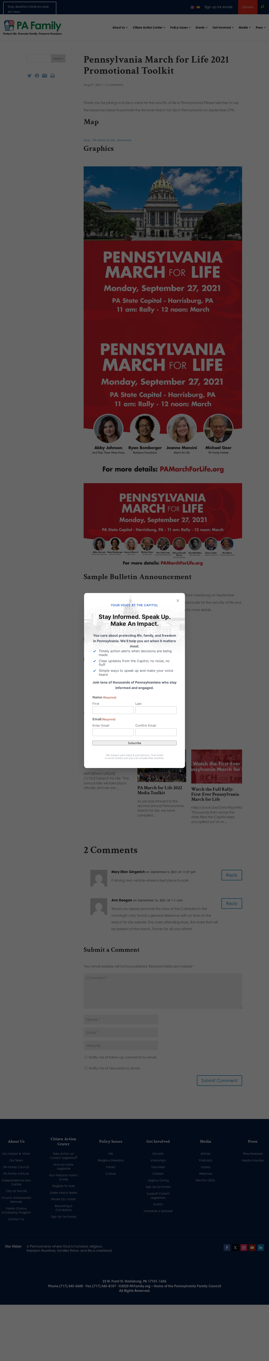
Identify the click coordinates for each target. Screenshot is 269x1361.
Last (138, 704)
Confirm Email (145, 725)
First (95, 704)
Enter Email (100, 725)
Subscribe (134, 743)
